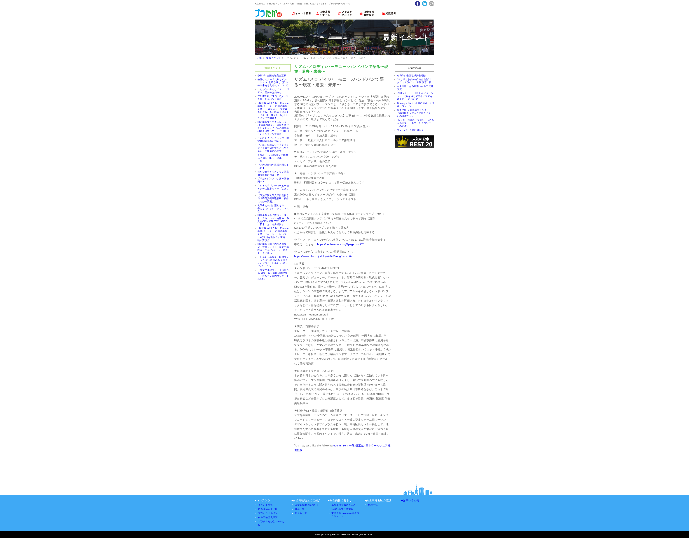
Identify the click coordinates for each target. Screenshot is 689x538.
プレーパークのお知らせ (410, 130)
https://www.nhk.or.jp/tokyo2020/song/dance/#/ (323, 256)
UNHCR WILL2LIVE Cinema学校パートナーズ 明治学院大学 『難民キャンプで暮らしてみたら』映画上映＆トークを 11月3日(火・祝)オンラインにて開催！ (273, 110)
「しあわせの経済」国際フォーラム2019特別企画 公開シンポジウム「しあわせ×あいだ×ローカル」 (273, 261)
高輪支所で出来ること (343, 504)
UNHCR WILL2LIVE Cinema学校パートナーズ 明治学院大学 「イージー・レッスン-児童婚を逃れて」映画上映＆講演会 (273, 234)
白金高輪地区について (307, 504)
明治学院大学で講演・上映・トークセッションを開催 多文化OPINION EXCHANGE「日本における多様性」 (273, 220)
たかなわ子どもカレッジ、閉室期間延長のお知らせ (273, 139)
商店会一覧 (301, 513)
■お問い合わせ (410, 500)
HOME (259, 58)
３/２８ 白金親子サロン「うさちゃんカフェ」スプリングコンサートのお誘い (415, 123)
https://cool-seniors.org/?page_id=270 (340, 244)
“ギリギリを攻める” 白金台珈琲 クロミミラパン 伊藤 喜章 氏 (415, 81)
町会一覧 (299, 509)
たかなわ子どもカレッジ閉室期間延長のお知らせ (273, 173)
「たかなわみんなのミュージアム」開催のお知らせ (273, 91)
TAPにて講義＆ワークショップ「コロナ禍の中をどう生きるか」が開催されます (273, 148)
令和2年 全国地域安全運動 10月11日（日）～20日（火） (273, 158)
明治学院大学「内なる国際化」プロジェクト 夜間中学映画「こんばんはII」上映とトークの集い (273, 248)
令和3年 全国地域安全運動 (271, 75)
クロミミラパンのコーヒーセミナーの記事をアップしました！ (273, 188)
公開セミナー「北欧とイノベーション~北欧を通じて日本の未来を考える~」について (273, 82)
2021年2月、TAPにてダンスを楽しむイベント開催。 (272, 98)
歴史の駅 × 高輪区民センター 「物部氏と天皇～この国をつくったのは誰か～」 (415, 113)
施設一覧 (373, 504)
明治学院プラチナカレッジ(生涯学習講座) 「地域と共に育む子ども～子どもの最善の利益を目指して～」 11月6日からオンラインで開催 (273, 128)
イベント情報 (265, 504)
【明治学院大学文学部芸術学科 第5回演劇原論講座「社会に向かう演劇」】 (273, 198)
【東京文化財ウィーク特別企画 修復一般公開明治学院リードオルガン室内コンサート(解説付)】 (273, 274)
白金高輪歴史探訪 (268, 517)
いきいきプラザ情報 (342, 509)
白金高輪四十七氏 (268, 509)
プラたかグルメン (268, 513)
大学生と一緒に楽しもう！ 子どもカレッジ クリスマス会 (273, 208)
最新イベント (273, 58)
